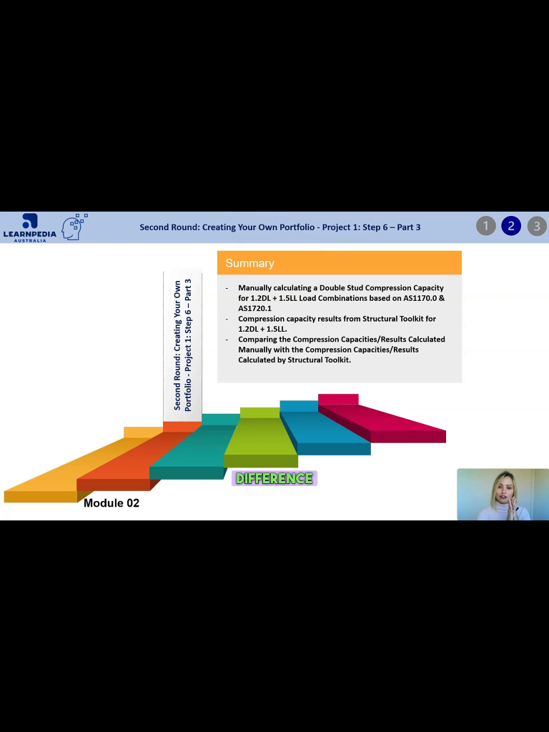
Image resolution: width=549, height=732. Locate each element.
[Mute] (464, 717)
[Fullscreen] (532, 717)
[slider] (258, 717)
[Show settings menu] (498, 717)
